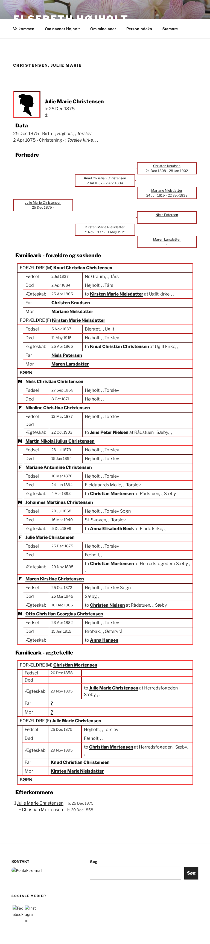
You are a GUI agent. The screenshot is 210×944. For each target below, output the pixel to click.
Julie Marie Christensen (50, 537)
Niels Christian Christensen (54, 381)
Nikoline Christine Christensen (57, 407)
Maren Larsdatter (70, 364)
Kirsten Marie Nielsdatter (78, 320)
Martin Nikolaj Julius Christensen (60, 441)
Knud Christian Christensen (82, 267)
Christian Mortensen (75, 665)
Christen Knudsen (70, 302)
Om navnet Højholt (62, 28)
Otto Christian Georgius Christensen (64, 613)
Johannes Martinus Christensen (59, 502)
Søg (93, 861)
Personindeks (139, 28)
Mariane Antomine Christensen (58, 467)
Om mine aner (103, 28)
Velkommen (23, 28)
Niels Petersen (66, 355)
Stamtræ (170, 28)
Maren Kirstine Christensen (54, 578)
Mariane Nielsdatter (72, 311)
